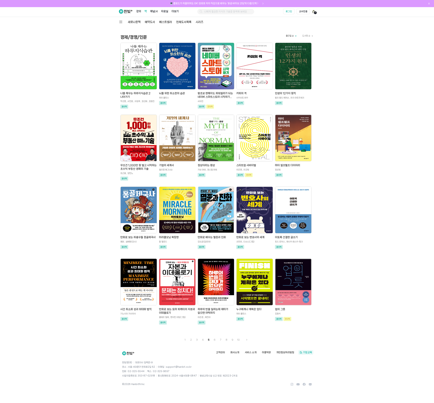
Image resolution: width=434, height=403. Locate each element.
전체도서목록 (183, 21)
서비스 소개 (251, 352)
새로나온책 (134, 21)
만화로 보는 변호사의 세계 (250, 237)
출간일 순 (290, 36)
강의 (138, 11)
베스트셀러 (165, 21)
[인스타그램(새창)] (292, 385)
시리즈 (199, 21)
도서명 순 (306, 36)
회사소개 (234, 352)
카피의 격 (241, 93)
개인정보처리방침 (285, 352)
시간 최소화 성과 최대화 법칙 (136, 309)
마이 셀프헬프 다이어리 (287, 165)
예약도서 (150, 21)
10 (238, 339)
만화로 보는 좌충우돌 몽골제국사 (138, 237)
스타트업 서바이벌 (246, 165)
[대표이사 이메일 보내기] (152, 362)
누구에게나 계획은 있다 (248, 309)
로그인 (289, 11)
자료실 (164, 11)
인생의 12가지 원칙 (285, 93)
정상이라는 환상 (206, 165)
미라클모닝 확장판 (169, 237)
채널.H (153, 11)
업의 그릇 (280, 309)
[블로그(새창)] (310, 385)
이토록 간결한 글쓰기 (286, 237)
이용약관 (266, 352)
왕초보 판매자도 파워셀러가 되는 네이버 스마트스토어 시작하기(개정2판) (215, 97)
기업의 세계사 (166, 165)
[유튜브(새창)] (298, 385)
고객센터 (220, 352)
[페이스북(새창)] (304, 385)
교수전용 (303, 11)
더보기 (175, 11)
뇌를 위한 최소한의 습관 (172, 93)
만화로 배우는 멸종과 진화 (212, 237)
